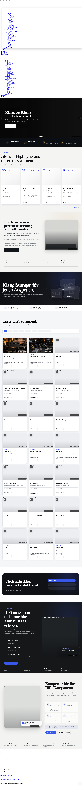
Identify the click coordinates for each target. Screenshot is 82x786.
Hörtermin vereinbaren (11, 663)
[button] (74, 207)
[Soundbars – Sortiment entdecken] (41, 416)
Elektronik (15, 331)
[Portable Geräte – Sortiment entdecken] (67, 385)
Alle (5, 331)
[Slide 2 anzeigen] (40, 136)
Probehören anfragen (61, 584)
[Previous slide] (2, 207)
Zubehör (48, 331)
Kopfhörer (21, 331)
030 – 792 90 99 (61, 588)
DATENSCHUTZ (9, 775)
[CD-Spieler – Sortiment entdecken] (41, 544)
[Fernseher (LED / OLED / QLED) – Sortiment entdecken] (15, 385)
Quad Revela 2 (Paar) (7, 188)
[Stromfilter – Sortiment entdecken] (15, 448)
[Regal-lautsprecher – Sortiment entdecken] (67, 480)
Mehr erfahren (14, 201)
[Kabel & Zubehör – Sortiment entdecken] (41, 448)
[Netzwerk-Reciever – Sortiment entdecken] (15, 480)
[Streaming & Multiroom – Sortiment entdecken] (41, 512)
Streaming (34, 331)
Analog (9, 331)
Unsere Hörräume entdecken (26, 663)
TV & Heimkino (42, 331)
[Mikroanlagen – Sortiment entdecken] (41, 385)
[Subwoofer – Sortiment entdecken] (15, 416)
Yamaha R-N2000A (47, 188)
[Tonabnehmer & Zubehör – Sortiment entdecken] (41, 353)
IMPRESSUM (2, 775)
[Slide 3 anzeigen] (42, 136)
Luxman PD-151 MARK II (69, 188)
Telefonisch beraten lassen (64, 732)
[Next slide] (5, 207)
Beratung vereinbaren (61, 580)
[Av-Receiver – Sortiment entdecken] (67, 544)
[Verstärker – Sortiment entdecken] (15, 353)
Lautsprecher (28, 331)
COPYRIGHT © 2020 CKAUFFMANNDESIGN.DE (10, 779)
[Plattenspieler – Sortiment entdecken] (41, 480)
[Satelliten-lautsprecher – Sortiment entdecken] (67, 416)
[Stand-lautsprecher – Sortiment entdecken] (15, 512)
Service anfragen (51, 732)
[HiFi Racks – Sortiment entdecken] (67, 353)
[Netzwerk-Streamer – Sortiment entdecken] (67, 512)
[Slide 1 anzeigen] (39, 136)
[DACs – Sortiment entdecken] (15, 544)
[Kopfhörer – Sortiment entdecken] (67, 448)
